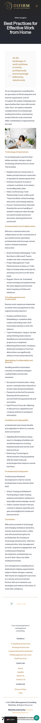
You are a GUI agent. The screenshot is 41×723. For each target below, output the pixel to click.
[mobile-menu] (35, 6)
